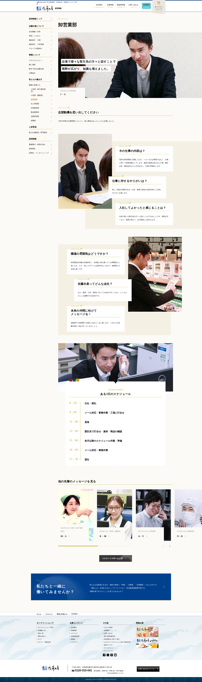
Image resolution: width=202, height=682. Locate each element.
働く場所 (32, 65)
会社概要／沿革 (34, 32)
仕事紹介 (32, 73)
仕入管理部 (35, 104)
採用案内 (146, 6)
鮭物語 (73, 639)
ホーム (39, 614)
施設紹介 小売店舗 (36, 44)
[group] (75, 515)
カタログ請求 (108, 627)
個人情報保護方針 (109, 636)
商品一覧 (40, 633)
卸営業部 (34, 99)
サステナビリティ (35, 60)
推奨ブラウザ (108, 645)
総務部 (33, 120)
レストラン (74, 633)
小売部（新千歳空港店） (38, 90)
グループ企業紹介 (35, 48)
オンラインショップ (159, 6)
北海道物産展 (75, 636)
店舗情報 (110, 6)
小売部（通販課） (37, 95)
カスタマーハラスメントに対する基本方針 (117, 642)
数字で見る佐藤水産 (36, 69)
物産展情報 (121, 6)
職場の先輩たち (34, 85)
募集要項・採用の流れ (37, 144)
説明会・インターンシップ (39, 153)
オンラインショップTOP (45, 627)
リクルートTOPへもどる (112, 558)
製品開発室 (35, 112)
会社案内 (99, 6)
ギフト (40, 639)
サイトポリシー (109, 648)
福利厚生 (32, 149)
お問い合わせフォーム (146, 669)
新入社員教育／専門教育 (38, 132)
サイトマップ (108, 651)
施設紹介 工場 (34, 40)
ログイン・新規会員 (44, 642)
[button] (169, 546)
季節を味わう (42, 636)
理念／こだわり (34, 36)
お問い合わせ (133, 6)
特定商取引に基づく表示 (111, 639)
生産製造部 (35, 108)
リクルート (49, 614)
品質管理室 (35, 116)
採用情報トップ (35, 19)
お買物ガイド (42, 630)
